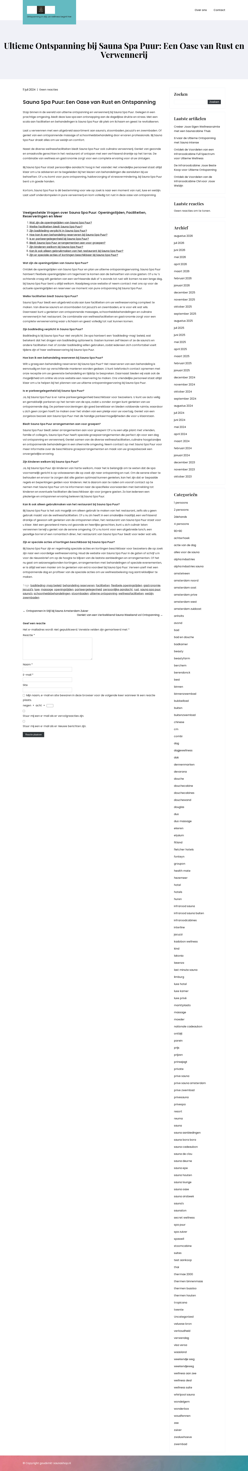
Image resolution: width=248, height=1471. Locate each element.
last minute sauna (185, 970)
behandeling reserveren (79, 585)
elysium (179, 835)
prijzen (178, 1055)
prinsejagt (180, 1062)
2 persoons (181, 510)
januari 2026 (182, 285)
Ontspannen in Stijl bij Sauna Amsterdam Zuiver (55, 611)
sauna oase (181, 1189)
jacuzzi (178, 934)
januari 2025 (182, 370)
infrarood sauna (184, 906)
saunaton (180, 1210)
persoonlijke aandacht (118, 589)
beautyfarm (182, 658)
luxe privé (180, 998)
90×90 (178, 531)
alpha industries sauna (188, 566)
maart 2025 (181, 356)
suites (178, 1253)
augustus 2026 (183, 236)
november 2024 (184, 384)
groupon (179, 864)
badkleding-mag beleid (45, 585)
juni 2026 (179, 250)
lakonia (178, 956)
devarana (180, 772)
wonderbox (181, 1409)
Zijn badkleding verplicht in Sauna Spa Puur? (58, 231)
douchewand (182, 800)
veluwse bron (183, 1324)
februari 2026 (183, 278)
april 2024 (180, 434)
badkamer (181, 644)
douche (179, 779)
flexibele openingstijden (126, 585)
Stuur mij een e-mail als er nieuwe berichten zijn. (54, 726)
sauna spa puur (150, 589)
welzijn (149, 593)
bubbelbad (181, 701)
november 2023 (184, 469)
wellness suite (183, 1387)
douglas (179, 807)
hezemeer (181, 878)
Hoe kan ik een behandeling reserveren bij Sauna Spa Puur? (68, 235)
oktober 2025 (183, 307)
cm (176, 729)
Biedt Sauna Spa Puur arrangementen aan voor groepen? (67, 243)
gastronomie (151, 585)
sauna (178, 1126)
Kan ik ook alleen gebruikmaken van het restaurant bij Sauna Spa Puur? (76, 251)
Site (25, 685)
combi (178, 736)
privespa (180, 1104)
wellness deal (183, 1380)
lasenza (179, 963)
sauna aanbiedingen (187, 1133)
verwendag (181, 1338)
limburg (179, 977)
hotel (177, 885)
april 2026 (180, 264)
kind (176, 949)
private (179, 1069)
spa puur (180, 1225)
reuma (178, 1118)
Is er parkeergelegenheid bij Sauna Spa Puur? (59, 239)
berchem (180, 665)
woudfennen (182, 1416)
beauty (178, 651)
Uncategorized (184, 1317)
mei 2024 (180, 427)
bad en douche (184, 637)
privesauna (181, 1097)
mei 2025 (180, 342)
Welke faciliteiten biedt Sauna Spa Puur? (55, 227)
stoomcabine (183, 1246)
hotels (178, 892)
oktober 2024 (183, 392)
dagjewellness (183, 750)
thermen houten (185, 1295)
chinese (179, 722)
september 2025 (185, 314)
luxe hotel (180, 984)
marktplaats (182, 1005)
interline (179, 927)
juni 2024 (179, 420)
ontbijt (178, 1033)
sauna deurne (183, 1161)
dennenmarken (184, 765)
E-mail (28, 675)
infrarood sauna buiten (189, 913)
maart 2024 (182, 441)
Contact (219, 10)
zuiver (178, 1430)
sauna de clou (183, 1154)
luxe (37, 589)
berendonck (182, 672)
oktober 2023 (183, 476)
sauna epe (181, 1168)
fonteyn (179, 857)
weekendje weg (184, 1359)
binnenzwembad (185, 694)
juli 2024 (179, 413)
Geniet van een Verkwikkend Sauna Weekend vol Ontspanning (120, 615)
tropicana (180, 1302)
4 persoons (181, 524)
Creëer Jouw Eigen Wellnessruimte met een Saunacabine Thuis (197, 129)
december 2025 (184, 292)
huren (178, 899)
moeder (179, 1019)
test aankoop (183, 1260)
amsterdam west (185, 602)
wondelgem (182, 1402)
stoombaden (80, 593)
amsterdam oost (185, 588)
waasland (180, 1352)
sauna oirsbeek (184, 1196)
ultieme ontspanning (103, 593)
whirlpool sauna (184, 1395)
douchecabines (184, 793)
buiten (178, 708)
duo (176, 814)
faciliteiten (103, 585)
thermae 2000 (183, 1274)
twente (179, 1310)
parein (178, 1041)
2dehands (180, 517)
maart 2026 (181, 271)
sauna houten (183, 1175)
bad (176, 630)
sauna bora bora (185, 1140)
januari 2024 (182, 455)
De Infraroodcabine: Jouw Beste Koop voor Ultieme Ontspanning (195, 167)
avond (178, 623)
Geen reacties (48, 90)
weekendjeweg (184, 1366)
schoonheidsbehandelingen (52, 593)
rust (136, 589)
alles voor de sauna (186, 552)
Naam (28, 664)
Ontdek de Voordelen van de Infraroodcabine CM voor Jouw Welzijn (194, 181)
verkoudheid (182, 1331)
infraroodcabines (185, 920)
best (177, 680)
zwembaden (31, 597)
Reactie (29, 635)
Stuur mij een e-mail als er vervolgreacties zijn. (53, 716)
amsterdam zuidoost (187, 609)
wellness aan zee (185, 1373)
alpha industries (184, 559)
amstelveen (182, 573)
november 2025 (184, 300)
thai (176, 1267)
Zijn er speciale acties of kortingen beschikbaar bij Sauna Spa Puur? (73, 255)
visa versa (180, 1345)
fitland (178, 842)
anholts (179, 616)
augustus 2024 (183, 406)
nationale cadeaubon (188, 1026)
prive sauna (181, 1076)
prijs (176, 1048)
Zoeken (181, 94)
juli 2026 (179, 243)
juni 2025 (179, 335)
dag (176, 743)
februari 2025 (183, 363)
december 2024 (184, 377)
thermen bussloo (185, 1288)
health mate (182, 871)
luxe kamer (181, 991)
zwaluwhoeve (183, 1437)
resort (178, 1111)
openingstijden (64, 589)
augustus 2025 (183, 321)
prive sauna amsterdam (190, 1083)
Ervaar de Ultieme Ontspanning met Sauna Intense (195, 140)
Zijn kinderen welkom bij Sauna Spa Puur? (56, 247)
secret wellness (184, 1218)
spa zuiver (180, 1232)
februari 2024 (183, 448)
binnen (178, 687)
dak (176, 757)
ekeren (178, 828)
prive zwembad (184, 1090)
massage (47, 589)
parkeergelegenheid (88, 589)
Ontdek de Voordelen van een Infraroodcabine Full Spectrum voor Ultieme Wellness (194, 154)
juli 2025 (179, 328)
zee (176, 1423)
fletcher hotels (184, 849)
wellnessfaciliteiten (131, 593)
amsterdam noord (186, 580)
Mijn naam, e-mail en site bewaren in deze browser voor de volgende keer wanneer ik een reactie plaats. (89, 697)
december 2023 (184, 462)
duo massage (183, 821)
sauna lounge (182, 1182)
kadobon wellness (186, 941)
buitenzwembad (185, 715)
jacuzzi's (28, 589)
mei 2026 (180, 257)
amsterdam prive (185, 595)
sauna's (28, 593)
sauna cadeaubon (186, 1147)
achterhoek (182, 538)
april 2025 (180, 349)
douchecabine (183, 786)
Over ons (201, 10)
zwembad (180, 1444)
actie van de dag (185, 545)
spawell (179, 1239)
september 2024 (185, 399)
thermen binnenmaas (188, 1281)
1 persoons (181, 503)
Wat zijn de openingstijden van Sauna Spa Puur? (60, 222)
